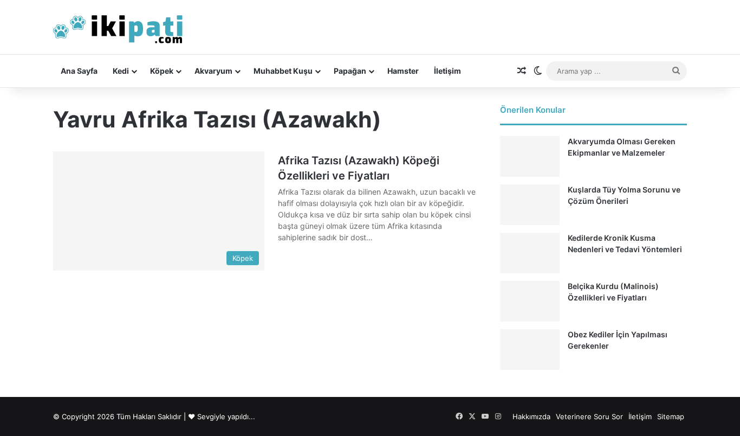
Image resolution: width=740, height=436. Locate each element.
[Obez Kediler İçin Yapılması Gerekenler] (530, 349)
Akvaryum (213, 70)
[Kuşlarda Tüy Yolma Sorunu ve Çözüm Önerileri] (530, 204)
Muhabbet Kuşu (283, 70)
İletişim (447, 70)
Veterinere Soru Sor (589, 416)
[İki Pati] (118, 27)
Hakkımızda (531, 416)
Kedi (121, 70)
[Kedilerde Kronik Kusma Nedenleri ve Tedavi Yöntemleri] (530, 253)
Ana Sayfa (79, 70)
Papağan (350, 70)
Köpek (161, 70)
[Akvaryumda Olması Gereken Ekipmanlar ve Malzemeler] (530, 156)
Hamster (403, 70)
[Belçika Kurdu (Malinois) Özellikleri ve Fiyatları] (530, 301)
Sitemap (670, 416)
